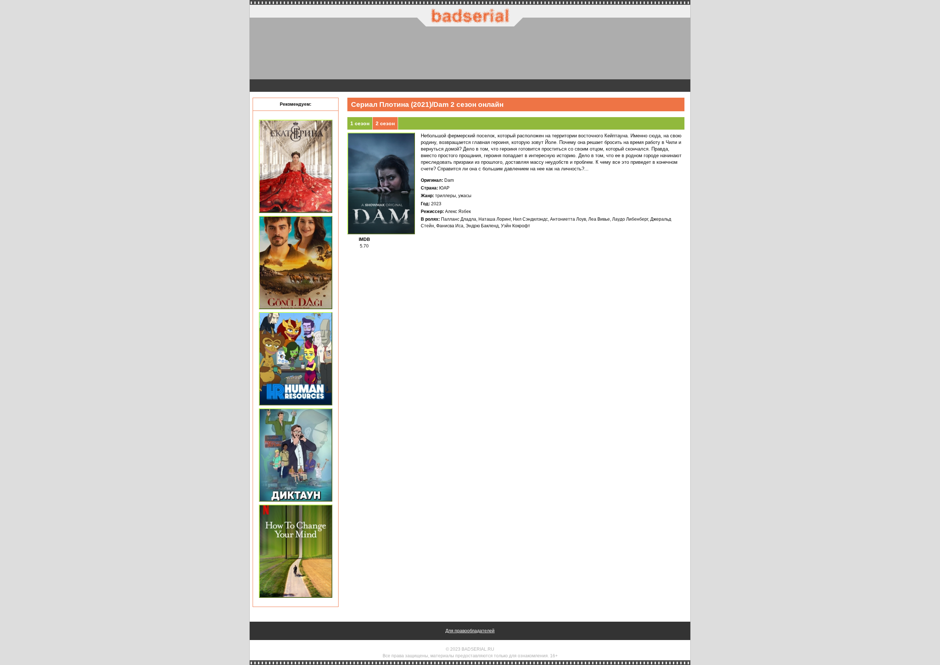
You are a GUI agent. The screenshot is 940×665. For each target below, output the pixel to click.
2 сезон (385, 123)
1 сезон (359, 123)
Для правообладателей (470, 630)
